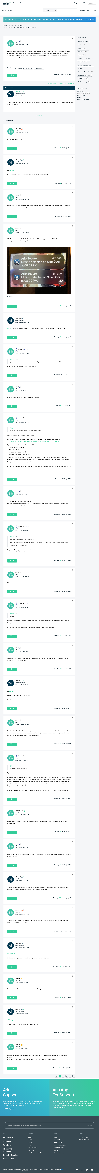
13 (60, 635)
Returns (56, 1150)
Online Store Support (60, 1145)
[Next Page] (73, 1076)
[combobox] (67, 10)
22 (60, 966)
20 (60, 898)
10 (60, 514)
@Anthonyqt (11, 953)
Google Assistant (82, 61)
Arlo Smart (81, 48)
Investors (31, 1145)
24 (60, 1032)
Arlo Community (7, 10)
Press (30, 1142)
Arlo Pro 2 (80, 45)
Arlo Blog (31, 1150)
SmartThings (81, 78)
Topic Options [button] (95, 33)
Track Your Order (58, 1147)
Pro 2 (21, 25)
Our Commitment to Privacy (36, 1153)
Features (80, 55)
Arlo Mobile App (27, 68)
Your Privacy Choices (55, 1169)
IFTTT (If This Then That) (84, 65)
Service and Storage (83, 75)
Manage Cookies (25, 1170)
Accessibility (46, 1169)
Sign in (89, 10)
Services (22, 3)
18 (60, 831)
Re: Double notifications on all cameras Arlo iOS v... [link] (21, 27)
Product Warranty (59, 1153)
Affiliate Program (84, 1140)
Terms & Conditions (34, 1169)
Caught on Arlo (32, 1147)
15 (60, 708)
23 (60, 997)
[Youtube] (92, 1170)
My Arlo (83, 3)
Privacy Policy (25, 1169)
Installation (81, 68)
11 (60, 560)
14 (60, 668)
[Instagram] (82, 1170)
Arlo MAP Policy (83, 1137)
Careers (30, 1140)
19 (60, 865)
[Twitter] (87, 1170)
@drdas (11, 170)
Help (94, 10)
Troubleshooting (39, 68)
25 (60, 1068)
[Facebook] (77, 1170)
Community (57, 1140)
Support (76, 3)
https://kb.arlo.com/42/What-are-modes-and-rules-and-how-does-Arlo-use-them (35, 442)
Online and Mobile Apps (84, 71)
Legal (41, 1169)
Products (15, 3)
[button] (72, 38)
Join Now (82, 10)
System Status (58, 1142)
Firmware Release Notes (84, 58)
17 (60, 798)
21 (60, 931)
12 (60, 591)
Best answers (9, 88)
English (5, 25)
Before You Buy (82, 51)
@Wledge (10, 1020)
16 (60, 743)
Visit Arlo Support (8, 1109)
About (30, 1137)
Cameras (13, 25)
